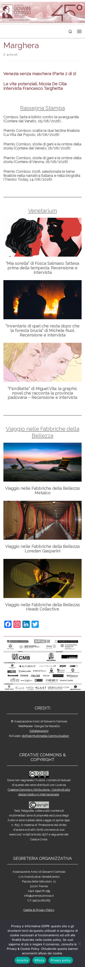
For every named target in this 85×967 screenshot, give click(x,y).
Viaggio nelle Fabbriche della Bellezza (42, 432)
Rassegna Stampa (42, 108)
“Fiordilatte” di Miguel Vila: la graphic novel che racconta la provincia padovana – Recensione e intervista (42, 393)
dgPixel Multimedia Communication (45, 736)
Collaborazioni (39, 731)
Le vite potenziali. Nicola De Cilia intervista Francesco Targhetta (35, 86)
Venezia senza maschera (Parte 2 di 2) (39, 73)
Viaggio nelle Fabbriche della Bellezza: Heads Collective (42, 607)
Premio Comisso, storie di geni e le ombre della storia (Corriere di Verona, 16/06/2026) (42, 160)
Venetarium (42, 210)
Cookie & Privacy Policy (38, 910)
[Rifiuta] (79, 943)
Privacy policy (61, 960)
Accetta (22, 960)
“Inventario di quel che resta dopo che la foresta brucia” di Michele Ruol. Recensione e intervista (43, 330)
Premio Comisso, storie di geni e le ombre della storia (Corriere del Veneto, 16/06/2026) (42, 146)
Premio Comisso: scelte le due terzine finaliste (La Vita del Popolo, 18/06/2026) (41, 132)
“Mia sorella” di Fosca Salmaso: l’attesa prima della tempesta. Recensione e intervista (42, 268)
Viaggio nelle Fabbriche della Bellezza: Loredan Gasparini (42, 548)
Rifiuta (39, 960)
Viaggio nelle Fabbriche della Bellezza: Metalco (42, 490)
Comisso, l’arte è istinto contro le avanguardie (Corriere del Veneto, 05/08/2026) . (41, 119)
